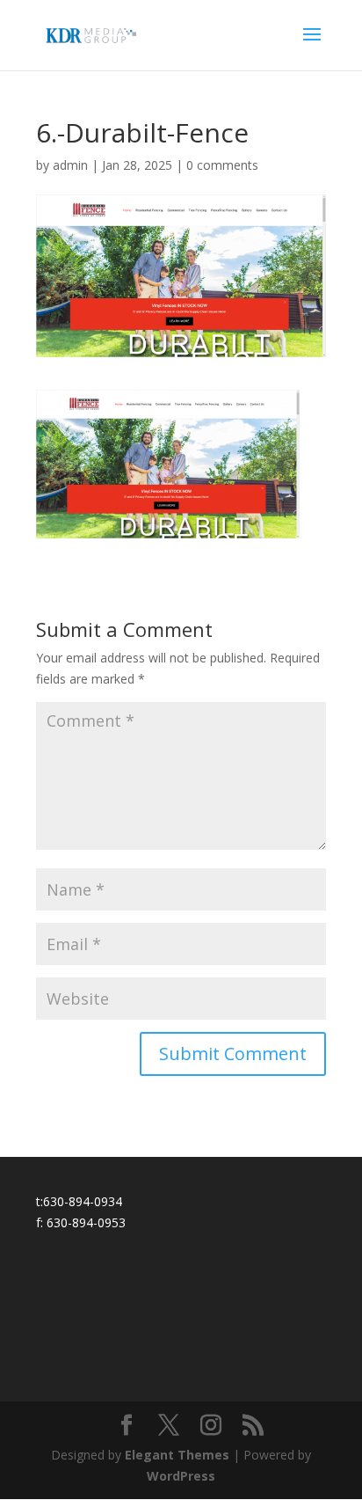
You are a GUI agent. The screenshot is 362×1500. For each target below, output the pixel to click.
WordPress (181, 1475)
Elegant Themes (177, 1454)
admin (70, 165)
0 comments (222, 165)
